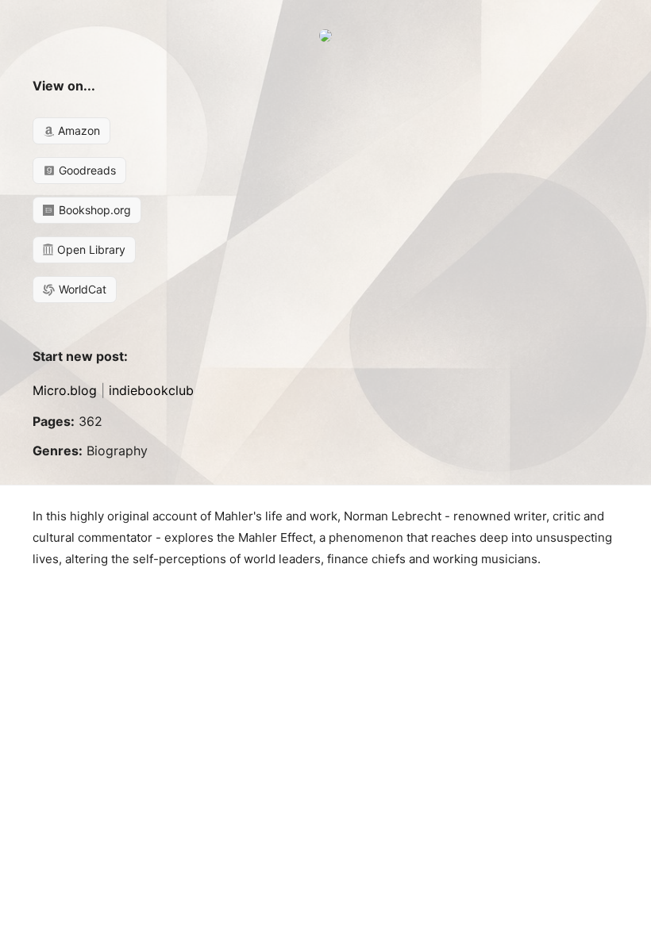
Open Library (89, 249)
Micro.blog (65, 390)
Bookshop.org (93, 210)
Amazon (77, 130)
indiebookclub (151, 390)
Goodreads (86, 170)
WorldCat (81, 289)
